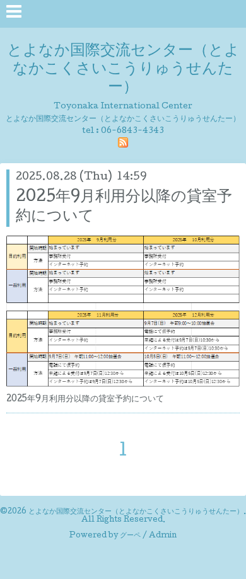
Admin (163, 536)
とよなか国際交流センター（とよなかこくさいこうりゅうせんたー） (123, 69)
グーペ (130, 536)
